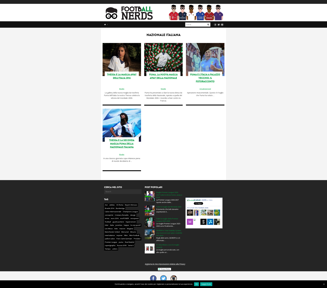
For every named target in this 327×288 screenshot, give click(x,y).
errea (107, 218)
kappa (126, 225)
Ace (106, 205)
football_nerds (203, 200)
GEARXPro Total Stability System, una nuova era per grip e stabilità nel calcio (169, 233)
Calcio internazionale (113, 211)
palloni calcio (110, 238)
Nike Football (134, 235)
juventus (118, 225)
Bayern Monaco (131, 205)
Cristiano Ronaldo (122, 215)
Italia (112, 225)
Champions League (130, 211)
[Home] (105, 24)
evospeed (134, 218)
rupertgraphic (110, 245)
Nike (126, 235)
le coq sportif (136, 225)
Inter (106, 225)
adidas (112, 205)
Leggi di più (206, 284)
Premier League (111, 242)
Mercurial (125, 232)
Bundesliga (120, 208)
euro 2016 (115, 218)
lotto (116, 228)
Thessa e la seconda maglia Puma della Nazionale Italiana (121, 144)
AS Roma (119, 205)
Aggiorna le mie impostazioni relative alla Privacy (165, 264)
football (108, 222)
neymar (119, 235)
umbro (114, 249)
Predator (137, 238)
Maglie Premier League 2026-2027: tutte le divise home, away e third (169, 194)
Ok (196, 284)
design (133, 215)
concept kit (109, 215)
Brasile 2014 (109, 208)
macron (122, 228)
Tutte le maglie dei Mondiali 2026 (168, 207)
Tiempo (108, 249)
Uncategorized (205, 89)
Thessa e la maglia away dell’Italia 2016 (122, 76)
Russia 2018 (121, 245)
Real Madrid (129, 242)
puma (121, 242)
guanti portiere (118, 222)
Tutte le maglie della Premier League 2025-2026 (167, 219)
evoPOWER (124, 218)
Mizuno (133, 232)
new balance (110, 235)
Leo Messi (109, 228)
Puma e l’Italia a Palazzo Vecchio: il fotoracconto (205, 78)
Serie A (130, 245)
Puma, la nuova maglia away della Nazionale (163, 76)
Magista (130, 228)
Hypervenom (131, 222)
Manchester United (112, 232)
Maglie (121, 89)
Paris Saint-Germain (124, 238)
